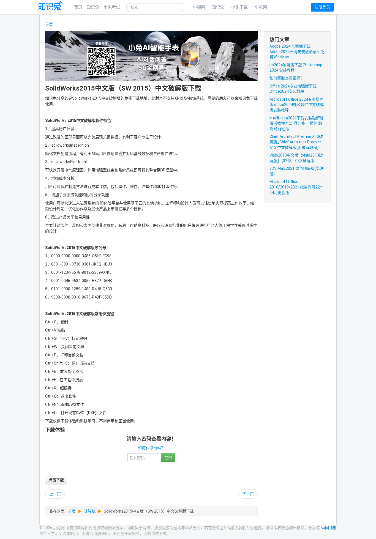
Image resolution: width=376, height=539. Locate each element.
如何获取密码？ (151, 447)
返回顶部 (329, 528)
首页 (78, 7)
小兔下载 (239, 7)
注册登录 (322, 7)
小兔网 (261, 7)
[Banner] (151, 56)
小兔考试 (111, 7)
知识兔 (93, 7)
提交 (168, 457)
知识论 (218, 7)
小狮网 (199, 7)
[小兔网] (51, 7)
